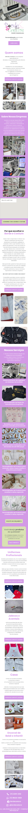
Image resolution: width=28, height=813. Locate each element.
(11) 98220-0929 (16, 798)
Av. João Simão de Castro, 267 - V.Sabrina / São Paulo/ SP (14, 809)
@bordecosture (15, 805)
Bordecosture (15, 801)
